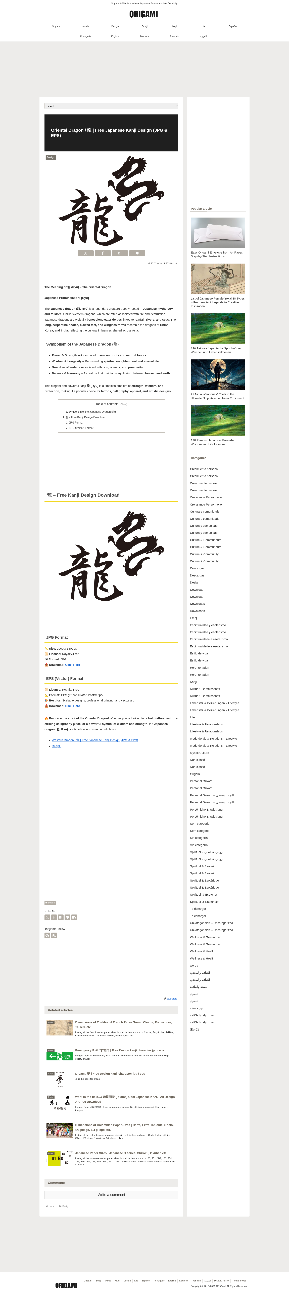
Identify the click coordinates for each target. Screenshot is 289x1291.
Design (51, 903)
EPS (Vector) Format (81, 427)
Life (136, 1280)
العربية (207, 1280)
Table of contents (107, 404)
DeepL (56, 746)
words (108, 1280)
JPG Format (76, 422)
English (172, 1280)
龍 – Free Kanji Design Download (86, 417)
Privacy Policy (221, 1280)
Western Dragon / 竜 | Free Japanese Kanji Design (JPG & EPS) (95, 740)
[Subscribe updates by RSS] (54, 935)
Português (159, 1280)
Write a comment (111, 1195)
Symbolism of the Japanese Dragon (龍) (92, 411)
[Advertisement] (144, 68)
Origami (88, 1280)
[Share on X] (86, 253)
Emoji (98, 1280)
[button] (74, 917)
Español (146, 1280)
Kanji (117, 1280)
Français (196, 1280)
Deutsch (183, 1280)
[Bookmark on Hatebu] (120, 253)
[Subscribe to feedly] (47, 935)
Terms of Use (239, 1280)
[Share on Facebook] (103, 253)
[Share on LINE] (137, 253)
